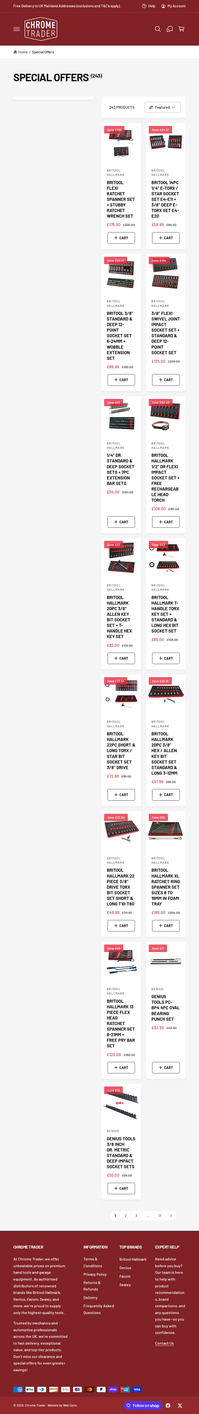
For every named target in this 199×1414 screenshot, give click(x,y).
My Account (176, 6)
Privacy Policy (95, 1274)
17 (159, 1215)
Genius (125, 1267)
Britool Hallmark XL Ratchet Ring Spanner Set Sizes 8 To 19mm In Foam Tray (165, 886)
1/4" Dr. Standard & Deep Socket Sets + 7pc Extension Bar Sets (120, 469)
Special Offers (43, 52)
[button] (16, 29)
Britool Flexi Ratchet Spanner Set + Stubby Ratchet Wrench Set (121, 199)
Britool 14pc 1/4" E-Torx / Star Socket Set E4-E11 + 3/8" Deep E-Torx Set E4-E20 (165, 199)
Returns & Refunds (92, 1285)
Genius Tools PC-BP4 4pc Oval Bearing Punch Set (165, 1007)
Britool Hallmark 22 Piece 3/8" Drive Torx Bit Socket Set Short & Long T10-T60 (120, 886)
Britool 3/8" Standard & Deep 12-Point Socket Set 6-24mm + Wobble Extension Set (120, 336)
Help (151, 6)
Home (23, 52)
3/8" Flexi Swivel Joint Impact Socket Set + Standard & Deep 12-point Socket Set (165, 333)
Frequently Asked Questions (98, 1309)
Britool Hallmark (133, 1259)
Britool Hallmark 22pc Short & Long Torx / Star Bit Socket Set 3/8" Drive (121, 750)
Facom (125, 1276)
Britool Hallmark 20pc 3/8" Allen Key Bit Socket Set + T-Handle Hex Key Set (119, 617)
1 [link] (115, 1215)
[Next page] (171, 1215)
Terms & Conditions (92, 1262)
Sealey (125, 1284)
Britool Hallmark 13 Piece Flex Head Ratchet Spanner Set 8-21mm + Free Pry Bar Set (121, 1023)
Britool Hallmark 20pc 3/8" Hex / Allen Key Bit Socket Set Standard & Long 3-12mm (164, 753)
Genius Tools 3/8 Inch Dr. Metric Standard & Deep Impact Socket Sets (121, 1152)
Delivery (90, 1297)
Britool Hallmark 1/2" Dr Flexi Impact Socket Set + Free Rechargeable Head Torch (165, 477)
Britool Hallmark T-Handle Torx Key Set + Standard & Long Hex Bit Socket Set (165, 614)
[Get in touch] (169, 29)
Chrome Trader (35, 1405)
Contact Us (164, 1343)
